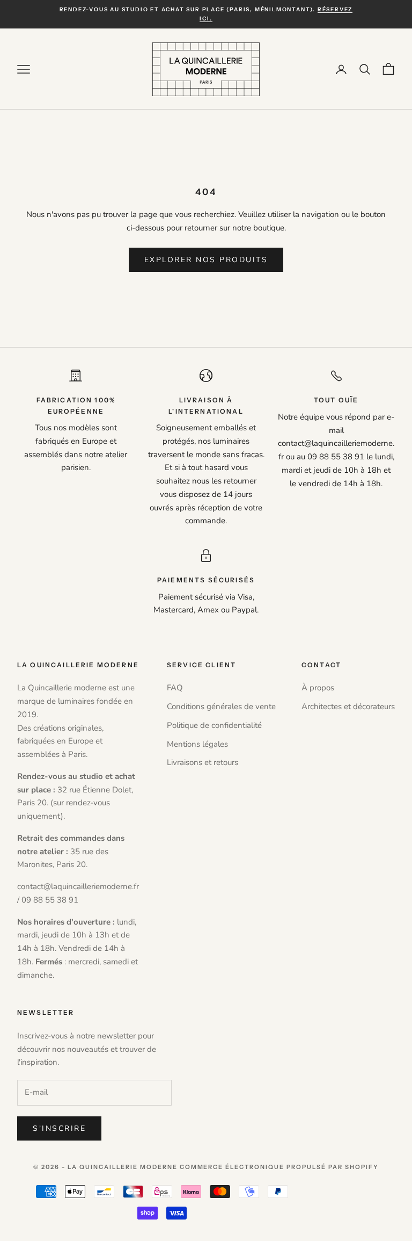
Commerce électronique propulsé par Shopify (279, 1167)
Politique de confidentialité (214, 725)
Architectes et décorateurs (348, 706)
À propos (317, 687)
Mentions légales (197, 744)
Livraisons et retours (202, 762)
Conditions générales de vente (221, 706)
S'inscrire (59, 1128)
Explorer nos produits (206, 260)
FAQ (175, 687)
